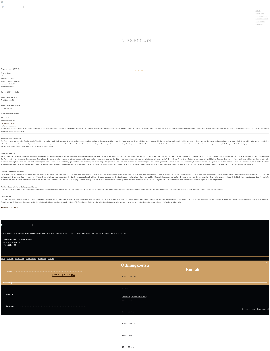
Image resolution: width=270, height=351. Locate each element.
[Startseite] (13, 8)
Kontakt (259, 24)
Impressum (138, 70)
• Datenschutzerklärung (9, 207)
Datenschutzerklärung (138, 297)
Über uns (10, 259)
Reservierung (31, 259)
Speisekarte (19, 259)
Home (128, 70)
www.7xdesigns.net (8, 123)
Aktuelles (42, 259)
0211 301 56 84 (63, 275)
